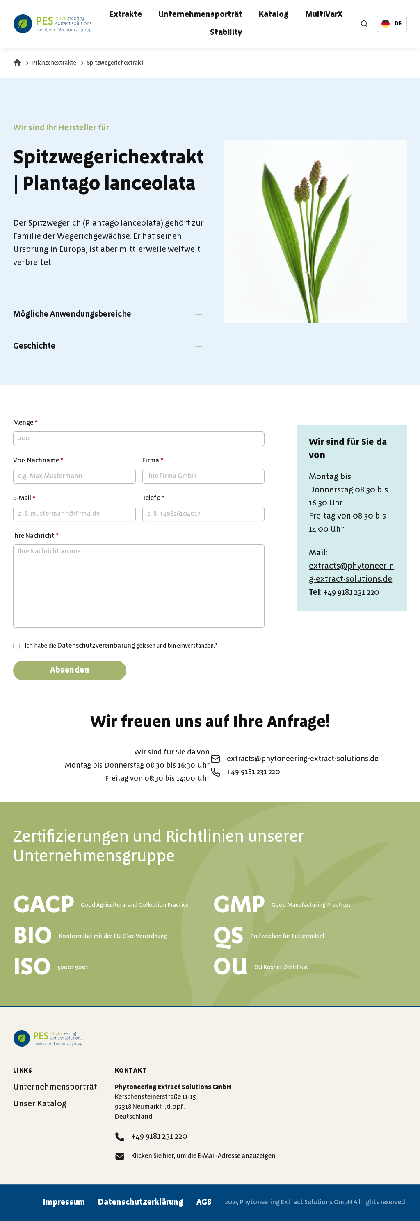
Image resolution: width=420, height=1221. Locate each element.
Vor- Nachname (38, 461)
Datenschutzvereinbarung (96, 646)
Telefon (153, 498)
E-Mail (24, 498)
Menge (25, 423)
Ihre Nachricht (36, 536)
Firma (153, 461)
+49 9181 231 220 (159, 1137)
